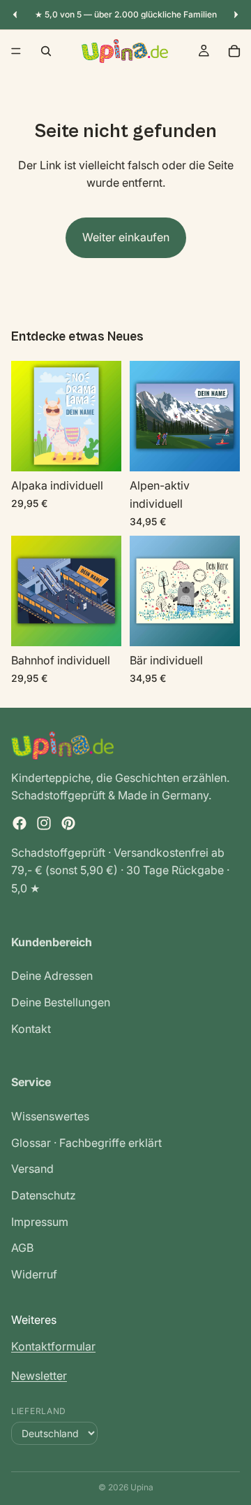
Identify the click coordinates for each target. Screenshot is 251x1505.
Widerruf (34, 1274)
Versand (32, 1169)
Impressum (39, 1222)
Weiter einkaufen (125, 237)
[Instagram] (44, 823)
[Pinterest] (68, 823)
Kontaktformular (53, 1346)
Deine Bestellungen (60, 1002)
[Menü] (16, 51)
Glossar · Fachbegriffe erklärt (86, 1143)
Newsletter (39, 1376)
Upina (141, 1487)
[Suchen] (46, 51)
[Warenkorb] (234, 51)
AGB (22, 1248)
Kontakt (31, 1029)
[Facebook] (19, 823)
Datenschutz (43, 1195)
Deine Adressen (52, 976)
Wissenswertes (50, 1117)
